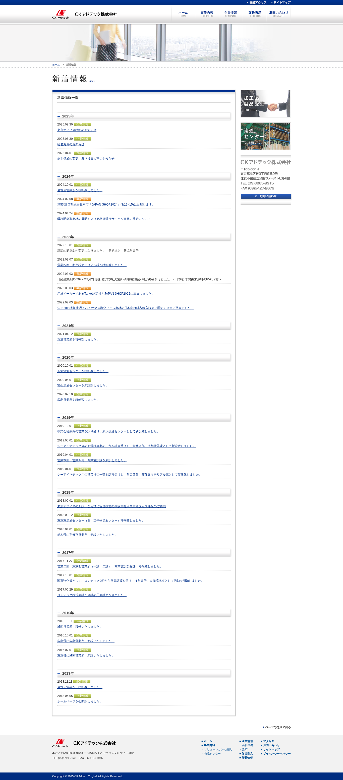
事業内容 (207, 14)
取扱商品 (254, 14)
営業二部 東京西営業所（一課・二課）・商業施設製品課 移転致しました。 (110, 566)
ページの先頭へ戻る (276, 727)
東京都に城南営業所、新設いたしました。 (86, 655)
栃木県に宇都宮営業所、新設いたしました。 (87, 535)
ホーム (183, 14)
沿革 (245, 749)
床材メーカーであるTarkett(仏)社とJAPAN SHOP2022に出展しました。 (105, 293)
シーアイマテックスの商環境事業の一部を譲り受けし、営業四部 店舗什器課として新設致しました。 (126, 446)
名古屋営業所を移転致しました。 (79, 190)
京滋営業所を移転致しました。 (78, 339)
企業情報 (230, 14)
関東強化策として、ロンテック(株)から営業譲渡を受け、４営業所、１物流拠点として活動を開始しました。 (130, 580)
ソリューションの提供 (218, 749)
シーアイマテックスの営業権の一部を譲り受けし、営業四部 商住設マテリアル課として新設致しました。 (129, 474)
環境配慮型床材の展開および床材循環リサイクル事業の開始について (104, 219)
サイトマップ (281, 2)
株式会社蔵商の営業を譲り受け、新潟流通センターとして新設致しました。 (108, 431)
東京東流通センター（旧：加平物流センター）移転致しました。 (101, 520)
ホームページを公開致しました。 (79, 701)
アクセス (268, 741)
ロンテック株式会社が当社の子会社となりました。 (92, 595)
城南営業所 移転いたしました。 (79, 626)
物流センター (212, 753)
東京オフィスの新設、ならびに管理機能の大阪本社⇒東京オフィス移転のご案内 (111, 506)
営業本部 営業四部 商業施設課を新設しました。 (92, 460)
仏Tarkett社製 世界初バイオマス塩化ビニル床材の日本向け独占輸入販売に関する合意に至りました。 (125, 308)
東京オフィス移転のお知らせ (76, 130)
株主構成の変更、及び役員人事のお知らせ (86, 158)
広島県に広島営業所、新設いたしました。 (86, 641)
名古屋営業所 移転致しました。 (79, 687)
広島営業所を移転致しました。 (78, 400)
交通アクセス (256, 2)
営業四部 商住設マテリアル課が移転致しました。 (92, 265)
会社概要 (247, 745)
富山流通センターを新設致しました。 (82, 385)
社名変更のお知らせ (70, 144)
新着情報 (247, 757)
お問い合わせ (278, 14)
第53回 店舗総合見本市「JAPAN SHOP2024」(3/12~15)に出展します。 (106, 204)
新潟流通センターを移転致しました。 (82, 371)
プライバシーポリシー (277, 753)
